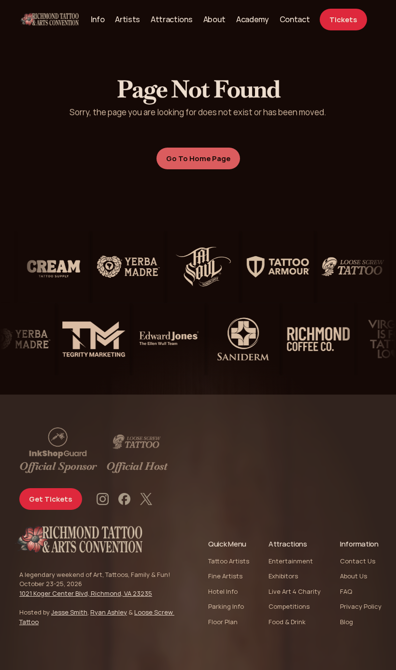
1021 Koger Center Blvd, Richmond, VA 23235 (85, 593)
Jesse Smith (69, 612)
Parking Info (226, 606)
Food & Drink (287, 621)
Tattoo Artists (228, 561)
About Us (353, 576)
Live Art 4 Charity (295, 591)
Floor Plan (223, 621)
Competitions (289, 606)
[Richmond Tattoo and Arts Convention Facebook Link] (124, 499)
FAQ (346, 591)
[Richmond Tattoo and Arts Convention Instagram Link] (103, 499)
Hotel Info (223, 591)
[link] (295, 19)
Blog (346, 621)
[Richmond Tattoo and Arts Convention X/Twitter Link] (146, 499)
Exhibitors (283, 576)
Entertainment (291, 561)
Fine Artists (225, 576)
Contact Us (357, 561)
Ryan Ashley (108, 612)
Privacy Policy (361, 606)
